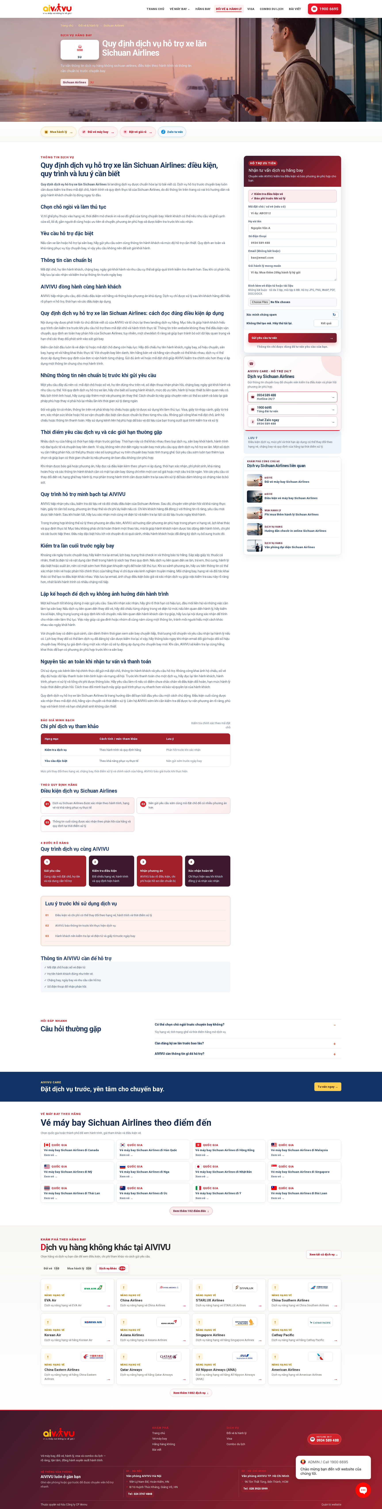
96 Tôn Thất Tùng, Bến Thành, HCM (265, 1481)
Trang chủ (155, 9)
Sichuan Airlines (114, 25)
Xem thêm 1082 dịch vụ (191, 1393)
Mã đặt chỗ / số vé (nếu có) (267, 206)
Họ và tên (254, 221)
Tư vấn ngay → (328, 1086)
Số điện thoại (257, 236)
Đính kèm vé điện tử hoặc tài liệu (291, 289)
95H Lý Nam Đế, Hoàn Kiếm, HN (147, 1481)
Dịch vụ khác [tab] (112, 1268)
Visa (250, 9)
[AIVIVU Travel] (57, 8)
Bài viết (295, 9)
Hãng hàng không (163, 1444)
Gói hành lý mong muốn (264, 265)
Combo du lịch (271, 9)
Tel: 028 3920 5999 (255, 1488)
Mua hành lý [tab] (79, 1268)
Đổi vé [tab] (51, 1268)
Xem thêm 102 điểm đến (191, 1211)
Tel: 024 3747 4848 (140, 1494)
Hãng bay (202, 9)
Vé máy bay (180, 9)
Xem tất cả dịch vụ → (323, 1254)
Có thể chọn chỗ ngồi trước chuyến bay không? (189, 1024)
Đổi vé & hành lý (229, 9)
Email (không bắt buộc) (264, 251)
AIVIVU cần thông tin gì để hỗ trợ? (179, 1053)
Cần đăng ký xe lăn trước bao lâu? (179, 1043)
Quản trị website (331, 1504)
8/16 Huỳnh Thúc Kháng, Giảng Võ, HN (152, 1487)
